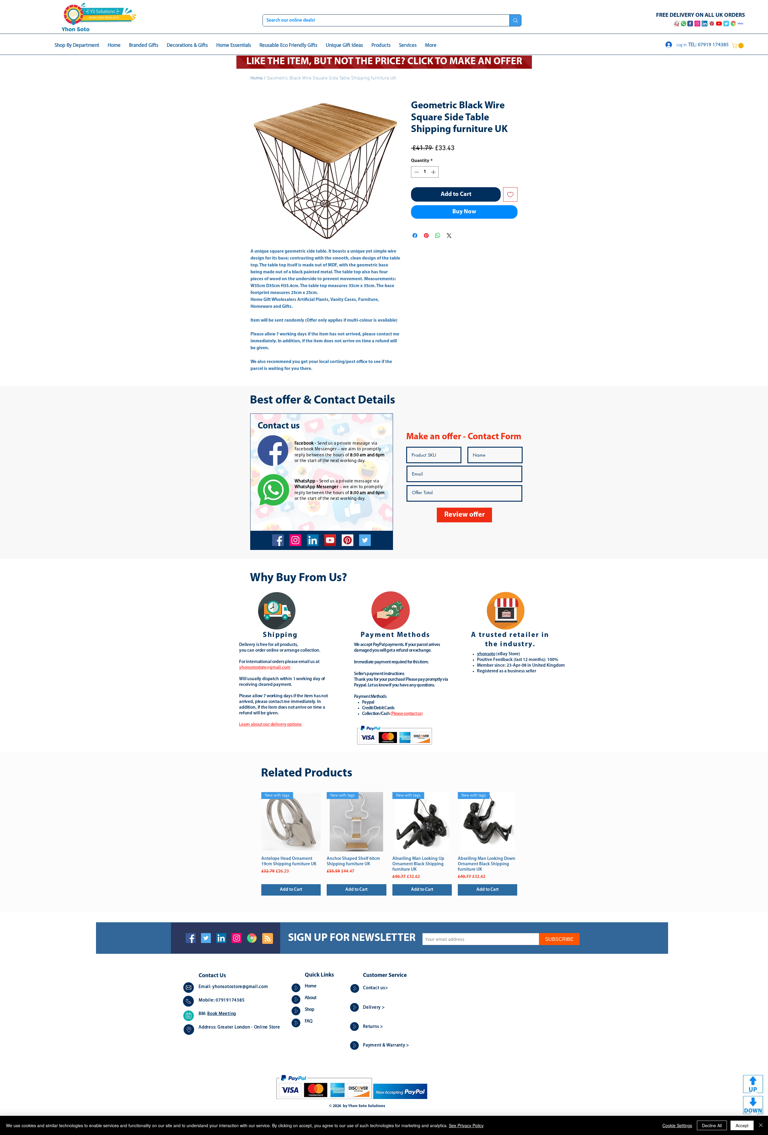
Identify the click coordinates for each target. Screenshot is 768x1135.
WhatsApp (305, 481)
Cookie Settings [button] (677, 1125)
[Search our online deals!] (515, 20)
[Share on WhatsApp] (437, 235)
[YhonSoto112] (278, 540)
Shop (309, 1009)
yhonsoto (486, 654)
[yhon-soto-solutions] (313, 540)
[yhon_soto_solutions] (295, 540)
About (310, 998)
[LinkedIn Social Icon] (221, 938)
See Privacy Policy (466, 1125)
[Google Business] (252, 938)
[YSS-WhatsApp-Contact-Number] (683, 23)
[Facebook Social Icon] (191, 938)
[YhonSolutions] (347, 540)
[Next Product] (526, 821)
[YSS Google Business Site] (733, 23)
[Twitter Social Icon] (206, 938)
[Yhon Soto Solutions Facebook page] (690, 23)
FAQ (308, 1021)
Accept (742, 1125)
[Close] (760, 1125)
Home (256, 78)
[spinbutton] (425, 172)
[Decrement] (416, 172)
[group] (389, 844)
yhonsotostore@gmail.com (240, 987)
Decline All (712, 1125)
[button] (738, 45)
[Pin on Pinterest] (426, 235)
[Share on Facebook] (414, 235)
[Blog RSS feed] (267, 938)
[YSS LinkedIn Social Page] (704, 23)
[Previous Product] (252, 821)
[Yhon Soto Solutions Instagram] (697, 23)
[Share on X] (449, 235)
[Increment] (434, 172)
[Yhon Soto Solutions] (330, 540)
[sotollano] (365, 540)
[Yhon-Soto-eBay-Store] (740, 23)
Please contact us (406, 714)
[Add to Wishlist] (510, 194)
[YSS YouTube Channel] (719, 23)
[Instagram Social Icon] (237, 938)
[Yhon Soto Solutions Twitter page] (726, 23)
